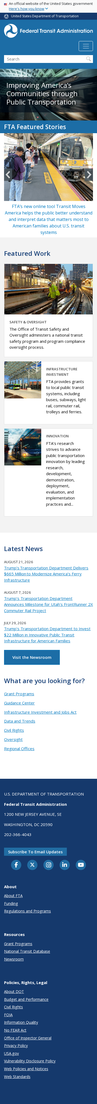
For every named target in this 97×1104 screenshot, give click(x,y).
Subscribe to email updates (35, 851)
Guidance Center (19, 703)
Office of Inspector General (27, 1038)
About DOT (14, 991)
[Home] (48, 32)
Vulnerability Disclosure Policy (30, 1060)
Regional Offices (19, 748)
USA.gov (11, 1053)
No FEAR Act (15, 1030)
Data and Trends (19, 721)
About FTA (13, 895)
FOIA (8, 1014)
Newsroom (14, 959)
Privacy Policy (16, 1045)
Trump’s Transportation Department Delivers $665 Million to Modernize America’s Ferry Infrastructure (46, 574)
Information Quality (21, 1022)
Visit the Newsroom (31, 657)
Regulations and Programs (27, 911)
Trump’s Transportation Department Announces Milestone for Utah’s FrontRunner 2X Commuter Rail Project (48, 604)
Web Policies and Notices (26, 1068)
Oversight (13, 739)
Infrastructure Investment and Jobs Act (40, 712)
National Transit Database (27, 951)
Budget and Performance (26, 999)
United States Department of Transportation (45, 16)
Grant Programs (19, 693)
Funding (11, 903)
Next (89, 174)
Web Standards (17, 1076)
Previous (8, 174)
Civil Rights (14, 730)
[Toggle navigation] (86, 46)
